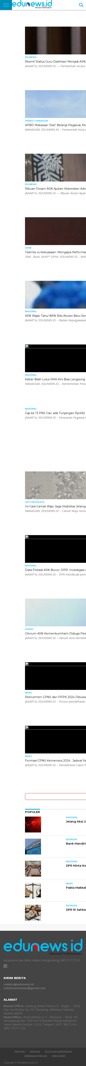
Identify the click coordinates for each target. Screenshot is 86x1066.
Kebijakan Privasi (35, 1056)
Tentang (19, 1051)
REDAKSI (35, 1051)
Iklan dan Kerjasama (58, 1051)
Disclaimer (58, 1056)
